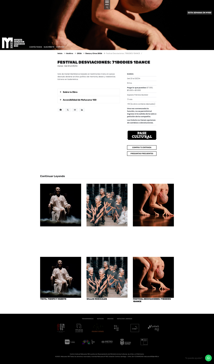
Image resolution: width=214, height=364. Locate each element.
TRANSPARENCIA (88, 319)
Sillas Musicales (97, 299)
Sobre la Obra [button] (70, 92)
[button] (208, 358)
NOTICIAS (100, 319)
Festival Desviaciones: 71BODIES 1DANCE (152, 300)
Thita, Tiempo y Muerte (53, 299)
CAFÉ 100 (60, 47)
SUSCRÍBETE (49, 47)
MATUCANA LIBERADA (124, 319)
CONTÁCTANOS (35, 47)
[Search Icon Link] (107, 8)
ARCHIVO (110, 319)
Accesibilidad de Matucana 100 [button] (79, 99)
